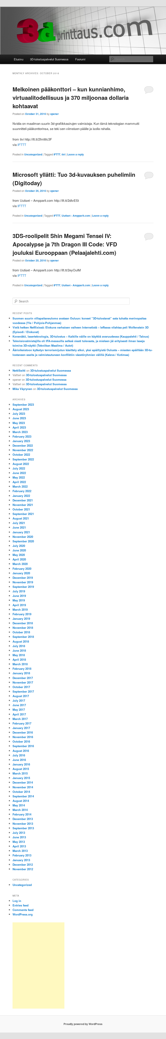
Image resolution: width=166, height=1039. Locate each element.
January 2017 (21, 728)
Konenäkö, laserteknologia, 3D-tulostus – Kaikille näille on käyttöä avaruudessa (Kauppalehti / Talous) (81, 336)
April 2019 (19, 605)
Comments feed (23, 910)
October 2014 (21, 792)
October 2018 (21, 632)
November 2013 (23, 823)
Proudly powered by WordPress (83, 1024)
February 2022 (22, 491)
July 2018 (19, 646)
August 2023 (21, 409)
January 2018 (21, 673)
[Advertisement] (38, 965)
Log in (17, 901)
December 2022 (23, 445)
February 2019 (22, 614)
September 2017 (23, 691)
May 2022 (19, 477)
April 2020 (19, 559)
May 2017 (19, 709)
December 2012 (23, 864)
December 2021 (23, 500)
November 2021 (23, 505)
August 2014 (21, 801)
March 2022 (20, 486)
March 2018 (20, 664)
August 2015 (21, 769)
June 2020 (19, 550)
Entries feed (21, 905)
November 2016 (23, 737)
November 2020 (23, 537)
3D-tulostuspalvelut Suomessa (49, 59)
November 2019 (23, 582)
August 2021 (21, 518)
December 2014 (23, 782)
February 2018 (22, 669)
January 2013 (21, 860)
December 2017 (23, 678)
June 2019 (19, 596)
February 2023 (22, 436)
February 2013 (22, 855)
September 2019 (23, 587)
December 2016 (23, 732)
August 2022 (21, 464)
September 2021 (23, 514)
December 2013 (23, 819)
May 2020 (19, 555)
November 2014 (23, 787)
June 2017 (19, 705)
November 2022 (23, 450)
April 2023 (19, 427)
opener (54, 114)
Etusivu (18, 59)
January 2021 (21, 532)
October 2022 (21, 454)
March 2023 (20, 432)
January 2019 (21, 619)
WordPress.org (23, 914)
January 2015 (21, 778)
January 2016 (21, 764)
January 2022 (21, 496)
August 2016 (21, 751)
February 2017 (22, 723)
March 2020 (20, 564)
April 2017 (19, 714)
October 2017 (21, 687)
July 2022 (19, 468)
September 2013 (23, 828)
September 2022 (23, 459)
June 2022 (19, 473)
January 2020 (21, 573)
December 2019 (23, 578)
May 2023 (19, 423)
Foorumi (80, 59)
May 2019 (19, 600)
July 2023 (19, 414)
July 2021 (19, 523)
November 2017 (23, 682)
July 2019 (19, 591)
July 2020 (19, 546)
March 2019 (20, 609)
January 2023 (21, 441)
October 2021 (21, 509)
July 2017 (19, 700)
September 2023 (23, 404)
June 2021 (19, 527)
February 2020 (22, 568)
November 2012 (23, 869)
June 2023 (19, 418)
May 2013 (19, 842)
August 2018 (21, 641)
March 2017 (20, 719)
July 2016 (19, 755)
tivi (63, 154)
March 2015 (20, 773)
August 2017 (21, 696)
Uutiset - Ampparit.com (76, 216)
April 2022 (19, 482)
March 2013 (20, 851)
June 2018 (19, 650)
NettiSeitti (19, 370)
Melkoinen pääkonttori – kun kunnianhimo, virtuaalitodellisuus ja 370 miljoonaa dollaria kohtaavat (71, 97)
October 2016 (21, 741)
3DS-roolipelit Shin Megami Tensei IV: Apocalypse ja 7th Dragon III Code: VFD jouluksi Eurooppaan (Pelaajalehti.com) (65, 244)
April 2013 (19, 846)
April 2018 (19, 659)
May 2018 (19, 655)
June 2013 (19, 837)
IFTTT (22, 144)
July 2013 (19, 833)
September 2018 (23, 637)
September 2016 (23, 746)
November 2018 (23, 628)
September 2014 (23, 796)
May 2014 (19, 805)
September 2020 (23, 541)
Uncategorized (33, 154)
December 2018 (23, 623)
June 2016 (19, 760)
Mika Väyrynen (22, 389)
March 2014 (20, 810)
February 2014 (22, 814)
